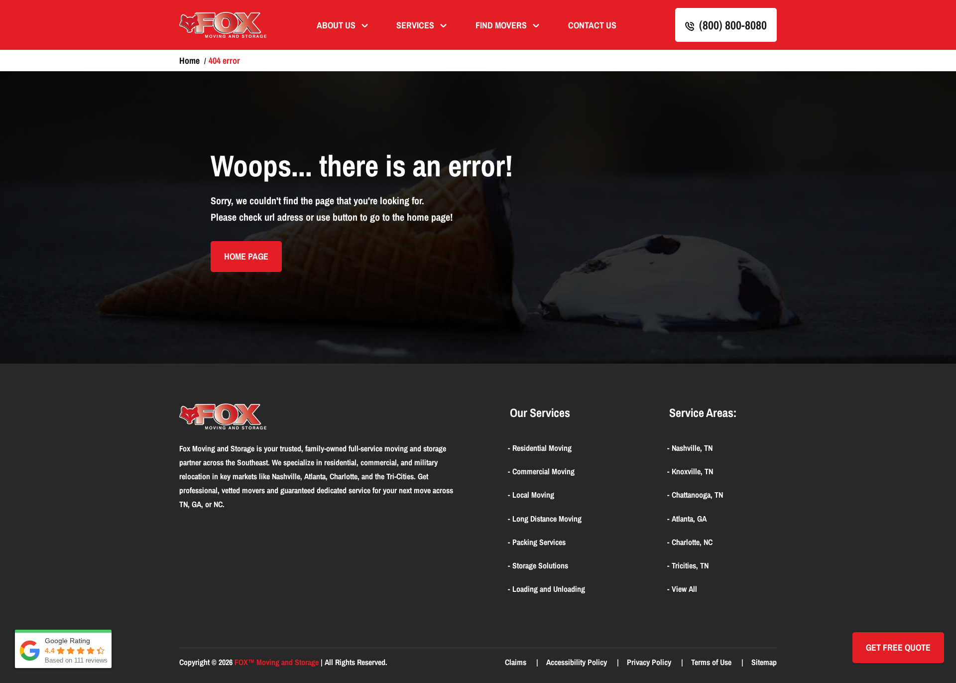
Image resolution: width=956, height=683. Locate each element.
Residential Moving (542, 447)
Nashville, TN (692, 447)
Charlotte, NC (692, 542)
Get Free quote (898, 647)
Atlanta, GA (689, 518)
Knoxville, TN (692, 471)
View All (684, 588)
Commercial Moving (543, 471)
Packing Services (539, 542)
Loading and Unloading (548, 588)
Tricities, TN (690, 565)
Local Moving (533, 494)
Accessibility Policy (577, 662)
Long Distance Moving (547, 518)
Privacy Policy (650, 662)
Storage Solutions (540, 565)
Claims (516, 662)
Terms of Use (712, 662)
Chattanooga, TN (697, 494)
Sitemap (764, 662)
